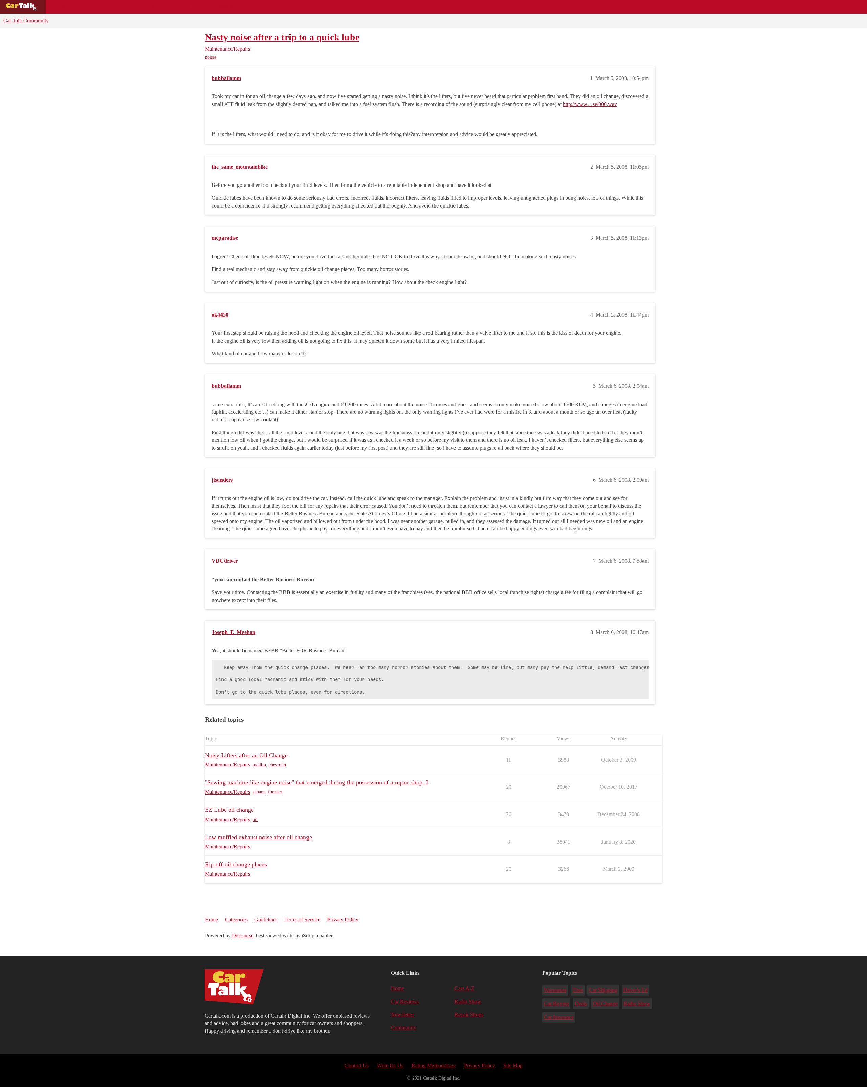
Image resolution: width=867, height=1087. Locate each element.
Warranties (555, 990)
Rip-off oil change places (236, 864)
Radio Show (467, 1001)
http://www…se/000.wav (590, 104)
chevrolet (277, 764)
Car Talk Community (26, 20)
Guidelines (265, 919)
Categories (236, 919)
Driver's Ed (635, 990)
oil (255, 819)
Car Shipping (603, 990)
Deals (107, 6)
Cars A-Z (263, 6)
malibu (259, 764)
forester (275, 792)
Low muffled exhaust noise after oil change (258, 837)
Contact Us (357, 1065)
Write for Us (390, 1065)
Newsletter (402, 1014)
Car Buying (556, 1003)
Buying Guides (69, 6)
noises (210, 57)
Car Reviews (142, 6)
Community (227, 6)
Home (211, 919)
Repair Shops (185, 6)
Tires (577, 990)
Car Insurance (559, 1017)
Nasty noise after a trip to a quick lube (282, 37)
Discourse (242, 935)
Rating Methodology (433, 1065)
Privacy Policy (342, 919)
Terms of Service (302, 919)
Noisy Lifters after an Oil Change (246, 755)
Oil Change (605, 1003)
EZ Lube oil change (229, 809)
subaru (259, 792)
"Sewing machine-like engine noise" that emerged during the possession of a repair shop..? (316, 782)
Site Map (513, 1065)
